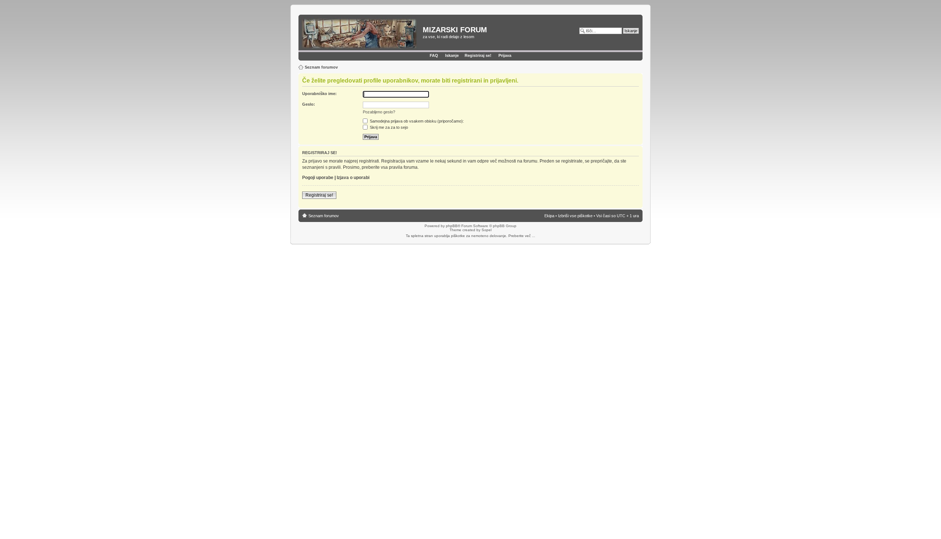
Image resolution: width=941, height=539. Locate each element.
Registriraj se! (478, 55)
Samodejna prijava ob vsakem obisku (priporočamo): (416, 121)
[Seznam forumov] (361, 33)
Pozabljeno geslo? (379, 112)
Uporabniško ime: (319, 93)
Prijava (504, 55)
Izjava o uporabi (353, 177)
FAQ (434, 55)
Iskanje (452, 55)
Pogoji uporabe (317, 177)
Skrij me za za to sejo (388, 127)
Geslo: (308, 104)
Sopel (486, 230)
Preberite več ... (521, 236)
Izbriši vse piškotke (576, 216)
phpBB (452, 226)
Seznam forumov (321, 67)
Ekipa (549, 216)
